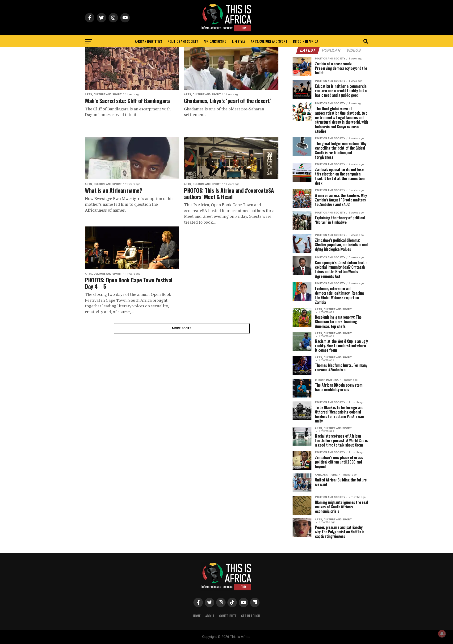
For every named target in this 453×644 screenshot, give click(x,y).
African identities (148, 41)
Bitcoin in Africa (305, 41)
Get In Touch (250, 615)
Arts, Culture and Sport (269, 41)
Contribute (227, 615)
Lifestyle (238, 41)
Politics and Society (183, 41)
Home (197, 615)
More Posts (182, 328)
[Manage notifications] (442, 633)
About (209, 615)
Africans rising (215, 41)
